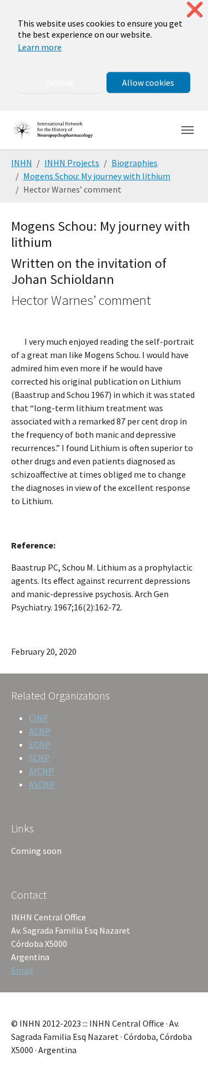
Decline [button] (59, 82)
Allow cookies (148, 82)
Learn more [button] (40, 47)
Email (22, 970)
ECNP (39, 744)
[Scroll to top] (183, 1047)
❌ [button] (195, 9)
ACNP (39, 731)
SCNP (39, 757)
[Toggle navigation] (187, 130)
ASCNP (42, 784)
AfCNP (41, 770)
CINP (38, 717)
